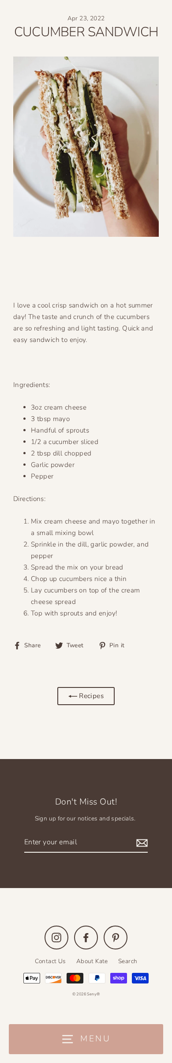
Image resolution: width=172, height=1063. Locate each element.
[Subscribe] (141, 843)
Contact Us (50, 961)
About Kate (92, 961)
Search (127, 961)
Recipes (90, 695)
